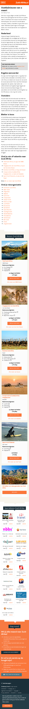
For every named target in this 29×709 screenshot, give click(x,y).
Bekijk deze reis (14, 278)
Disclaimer (13, 693)
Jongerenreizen (7, 224)
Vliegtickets (6, 192)
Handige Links (11, 688)
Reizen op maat (7, 202)
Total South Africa (7, 261)
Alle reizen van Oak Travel (14, 462)
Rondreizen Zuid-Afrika (9, 188)
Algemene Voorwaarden (6, 691)
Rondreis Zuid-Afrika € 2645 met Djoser (14, 170)
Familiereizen (6, 218)
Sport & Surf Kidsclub (8, 442)
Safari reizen (6, 190)
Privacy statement (5, 693)
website (11, 523)
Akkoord (7, 706)
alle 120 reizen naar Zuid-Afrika (12, 181)
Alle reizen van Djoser (14, 372)
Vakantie (5, 194)
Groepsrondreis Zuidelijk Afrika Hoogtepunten (10, 396)
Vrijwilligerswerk (7, 212)
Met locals (6, 220)
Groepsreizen (7, 198)
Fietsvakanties (7, 216)
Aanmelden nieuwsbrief (10, 652)
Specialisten (6, 208)
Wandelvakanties (7, 214)
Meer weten (5, 701)
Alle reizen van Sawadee (14, 418)
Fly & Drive (6, 196)
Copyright (16, 691)
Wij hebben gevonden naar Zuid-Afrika (14, 487)
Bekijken (14, 492)
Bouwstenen (6, 206)
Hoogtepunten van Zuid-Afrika (10, 306)
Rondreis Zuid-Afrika (8, 351)
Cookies (19, 693)
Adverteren (3, 688)
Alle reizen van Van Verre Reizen (14, 327)
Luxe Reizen (6, 204)
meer (4, 523)
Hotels (5, 222)
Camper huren (7, 200)
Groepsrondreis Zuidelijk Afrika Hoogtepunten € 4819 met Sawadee (13, 173)
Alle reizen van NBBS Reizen (14, 282)
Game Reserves (7, 210)
